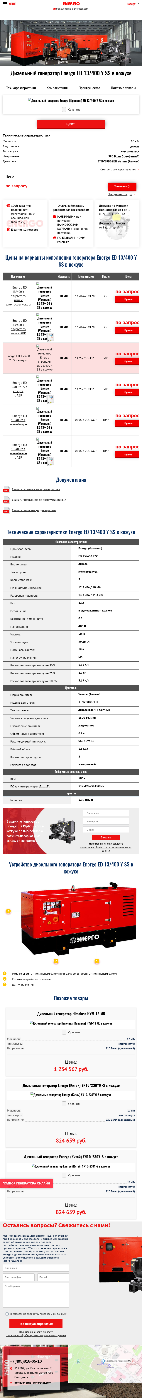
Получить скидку (120, 194)
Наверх (131, 4)
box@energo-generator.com (72, 8)
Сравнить (74, 109)
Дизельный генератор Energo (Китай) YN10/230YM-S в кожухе (71, 1085)
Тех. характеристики (21, 88)
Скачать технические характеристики (36, 489)
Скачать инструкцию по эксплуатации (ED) (39, 499)
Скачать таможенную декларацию (34, 510)
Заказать (120, 186)
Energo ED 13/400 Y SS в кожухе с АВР (18, 389)
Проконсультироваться (35, 1324)
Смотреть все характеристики (118, 169)
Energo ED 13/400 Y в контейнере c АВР (18, 451)
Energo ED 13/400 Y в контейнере (18, 420)
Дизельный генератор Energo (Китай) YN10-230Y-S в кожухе (71, 1156)
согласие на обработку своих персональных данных (105, 848)
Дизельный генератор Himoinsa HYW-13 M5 (71, 1013)
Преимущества (89, 88)
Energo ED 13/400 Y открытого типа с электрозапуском (18, 295)
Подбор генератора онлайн (26, 1183)
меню (12, 4)
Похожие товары (123, 88)
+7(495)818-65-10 (26, 1361)
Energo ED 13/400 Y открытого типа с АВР (19, 327)
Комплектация (57, 88)
